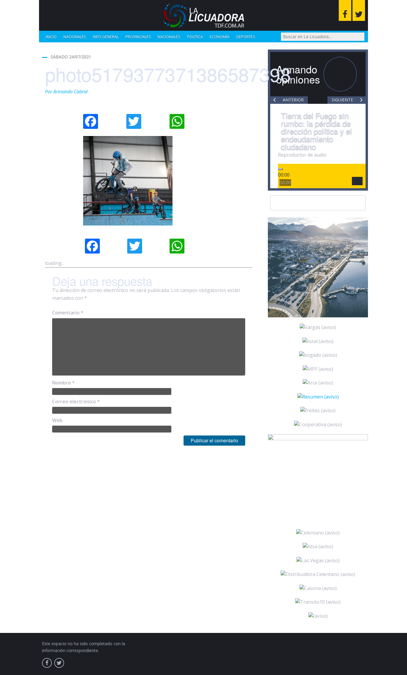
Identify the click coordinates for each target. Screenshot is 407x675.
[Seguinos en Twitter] (358, 10)
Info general (106, 36)
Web (57, 420)
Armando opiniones (298, 74)
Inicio (51, 36)
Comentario (67, 312)
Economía (219, 36)
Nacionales (74, 36)
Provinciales (138, 36)
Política (195, 36)
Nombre (63, 382)
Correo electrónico (76, 401)
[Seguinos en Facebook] (345, 10)
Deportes (245, 36)
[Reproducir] (280, 169)
